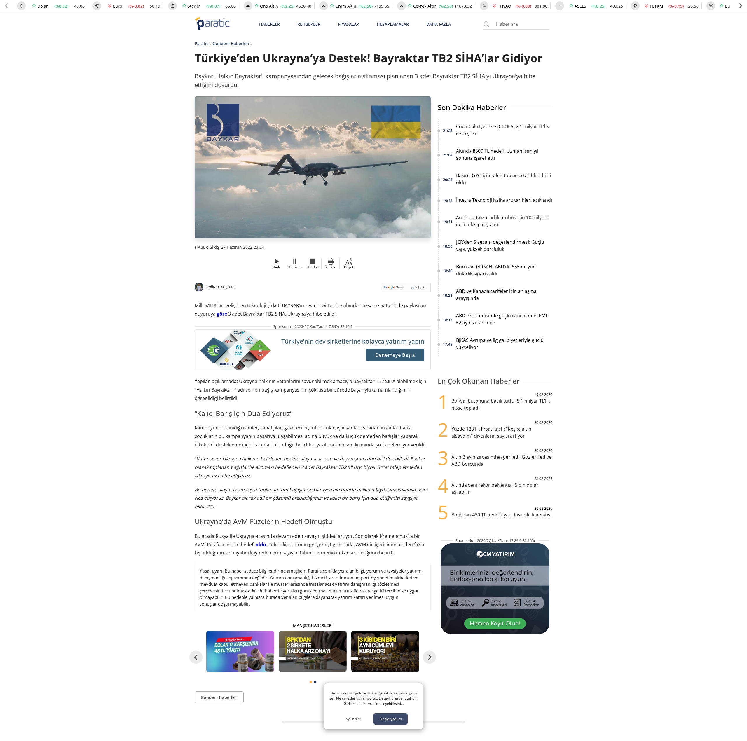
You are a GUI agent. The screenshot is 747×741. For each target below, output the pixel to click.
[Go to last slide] (196, 657)
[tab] (311, 682)
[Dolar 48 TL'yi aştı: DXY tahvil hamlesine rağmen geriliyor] (240, 651)
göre (222, 314)
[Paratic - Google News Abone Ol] (406, 289)
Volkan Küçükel (221, 287)
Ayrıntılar (353, 718)
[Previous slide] (6, 6)
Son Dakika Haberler (472, 107)
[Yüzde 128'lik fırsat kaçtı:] (385, 651)
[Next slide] (740, 6)
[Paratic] (212, 24)
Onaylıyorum (390, 718)
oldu (261, 544)
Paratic (201, 43)
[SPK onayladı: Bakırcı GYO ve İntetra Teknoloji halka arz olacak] (312, 651)
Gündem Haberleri (231, 43)
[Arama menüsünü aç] (486, 24)
